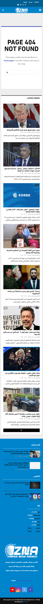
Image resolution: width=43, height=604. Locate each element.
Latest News (33, 98)
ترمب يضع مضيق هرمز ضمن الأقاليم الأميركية (23, 130)
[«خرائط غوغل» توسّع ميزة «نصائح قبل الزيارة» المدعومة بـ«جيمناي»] (35, 496)
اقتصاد (38, 528)
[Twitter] (24, 589)
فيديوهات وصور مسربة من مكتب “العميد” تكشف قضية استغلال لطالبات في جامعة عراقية (16, 465)
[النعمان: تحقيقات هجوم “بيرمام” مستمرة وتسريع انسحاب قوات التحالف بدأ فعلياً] (21, 154)
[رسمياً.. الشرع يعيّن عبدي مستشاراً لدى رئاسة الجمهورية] (21, 277)
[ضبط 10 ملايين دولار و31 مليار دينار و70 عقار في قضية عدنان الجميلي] (35, 454)
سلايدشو (37, 519)
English (36, 2)
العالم (38, 525)
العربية (25, 2)
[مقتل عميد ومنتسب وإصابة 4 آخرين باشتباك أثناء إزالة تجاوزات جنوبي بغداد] (21, 400)
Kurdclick (26, 601)
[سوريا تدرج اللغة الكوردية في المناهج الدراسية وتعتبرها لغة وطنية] (21, 236)
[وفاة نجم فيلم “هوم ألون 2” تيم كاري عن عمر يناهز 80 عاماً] (21, 318)
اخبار (37, 105)
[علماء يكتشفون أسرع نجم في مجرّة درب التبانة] (35, 485)
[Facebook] (30, 589)
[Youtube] (12, 589)
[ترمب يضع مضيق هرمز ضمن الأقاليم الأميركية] (21, 116)
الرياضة (38, 531)
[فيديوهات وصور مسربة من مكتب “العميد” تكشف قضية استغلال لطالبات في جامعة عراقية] (35, 465)
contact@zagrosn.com (24, 581)
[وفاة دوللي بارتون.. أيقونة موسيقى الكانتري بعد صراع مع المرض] (21, 359)
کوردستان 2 (36, 515)
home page (8, 61)
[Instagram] (18, 589)
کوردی (30, 2)
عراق (38, 522)
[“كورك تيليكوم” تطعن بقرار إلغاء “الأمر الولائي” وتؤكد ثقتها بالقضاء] (21, 195)
